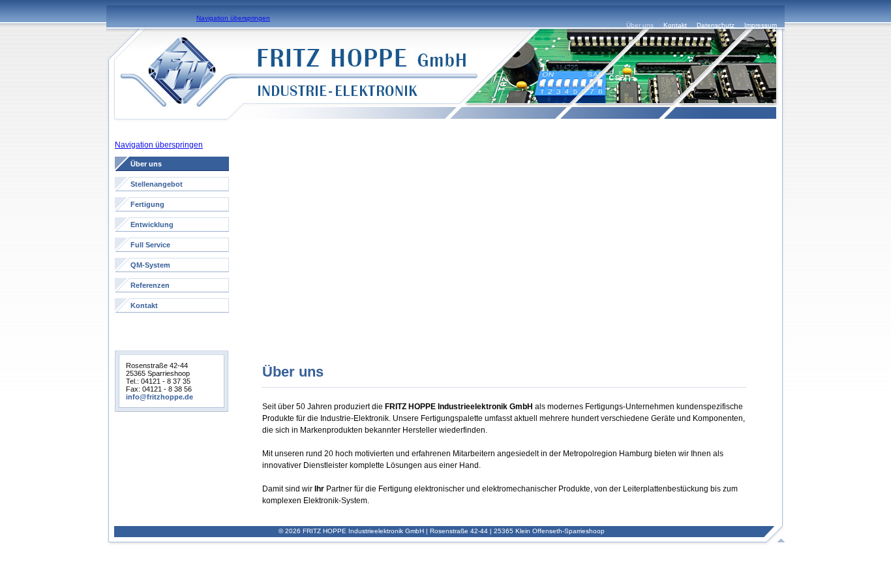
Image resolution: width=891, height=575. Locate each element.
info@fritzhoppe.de (159, 397)
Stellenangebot (156, 184)
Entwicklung (152, 224)
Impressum (760, 25)
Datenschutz (715, 25)
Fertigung (147, 204)
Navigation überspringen (233, 18)
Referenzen (150, 285)
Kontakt (675, 25)
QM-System (150, 265)
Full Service (150, 245)
